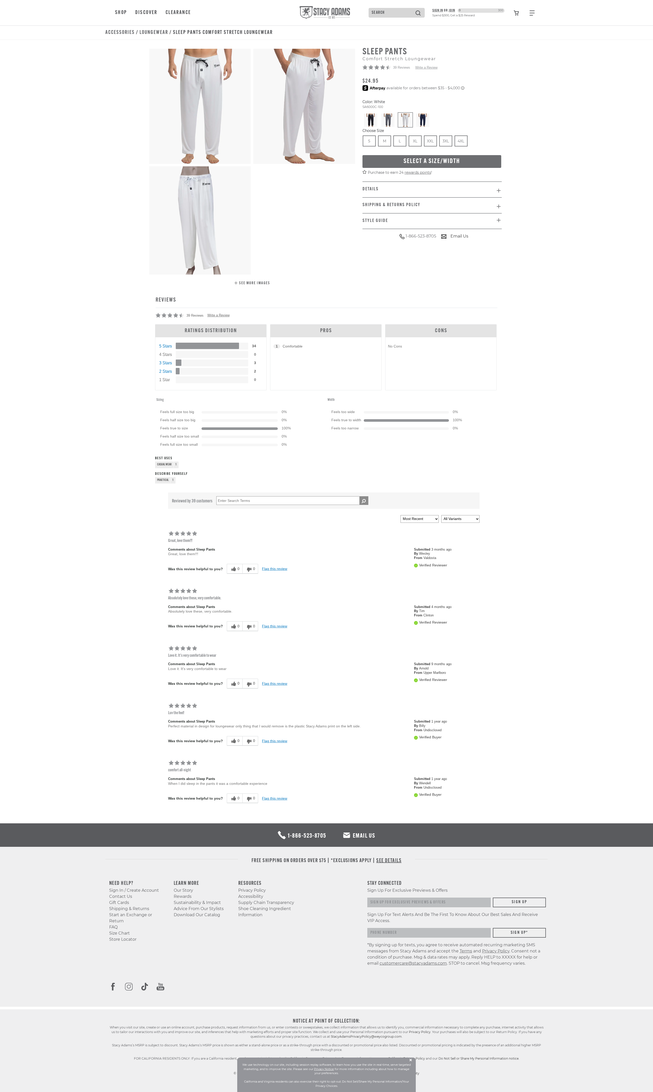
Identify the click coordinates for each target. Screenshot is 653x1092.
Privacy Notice (324, 1069)
